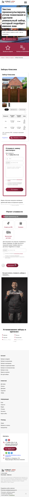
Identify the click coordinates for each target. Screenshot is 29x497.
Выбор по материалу (6, 363)
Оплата (3, 386)
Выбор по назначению (23, 51)
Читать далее (15, 205)
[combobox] (8, 162)
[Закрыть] (26, 494)
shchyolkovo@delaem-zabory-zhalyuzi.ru (13, 456)
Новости (3, 404)
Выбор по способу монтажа (8, 367)
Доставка (3, 384)
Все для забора (5, 374)
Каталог (3, 355)
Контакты (3, 411)
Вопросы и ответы (5, 425)
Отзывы (3, 409)
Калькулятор (4, 427)
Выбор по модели (8, 51)
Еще (15, 341)
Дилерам (3, 388)
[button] (1, 49)
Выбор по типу (4, 370)
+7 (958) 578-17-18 (13, 155)
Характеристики (13, 109)
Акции (2, 423)
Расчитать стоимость (19, 137)
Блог (2, 402)
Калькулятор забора (11, 39)
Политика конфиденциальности (9, 490)
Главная (2, 57)
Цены (6, 109)
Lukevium (12, 488)
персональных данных (18, 253)
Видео (2, 407)
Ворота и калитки (5, 372)
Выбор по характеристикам (8, 365)
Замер (2, 392)
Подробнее (12, 495)
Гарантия (3, 390)
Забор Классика (8, 75)
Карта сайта (4, 413)
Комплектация (22, 109)
